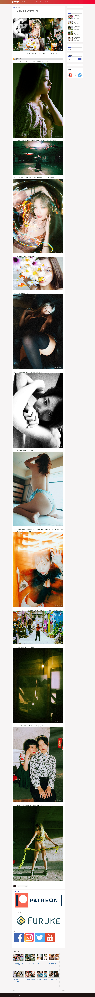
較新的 (14, 990)
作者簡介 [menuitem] (52, 2)
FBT (28, 995)
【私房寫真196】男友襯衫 (77, 38)
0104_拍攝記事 (25, 886)
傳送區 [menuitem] (46, 2)
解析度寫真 (15, 2)
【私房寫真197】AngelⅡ (77, 21)
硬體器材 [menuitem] (36, 2)
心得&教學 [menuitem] (30, 2)
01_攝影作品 (18, 7)
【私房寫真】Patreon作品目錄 (77, 16)
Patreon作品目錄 (16, 891)
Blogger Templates (21, 995)
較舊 (63, 990)
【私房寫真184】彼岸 (77, 32)
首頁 (14, 7)
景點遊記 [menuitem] (41, 2)
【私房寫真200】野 (77, 27)
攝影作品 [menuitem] (23, 2)
